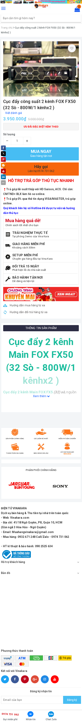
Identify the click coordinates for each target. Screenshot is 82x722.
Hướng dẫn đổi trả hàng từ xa (28, 312)
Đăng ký (72, 699)
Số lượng (9, 134)
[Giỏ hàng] (76, 10)
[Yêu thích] (72, 48)
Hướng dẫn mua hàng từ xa (27, 305)
